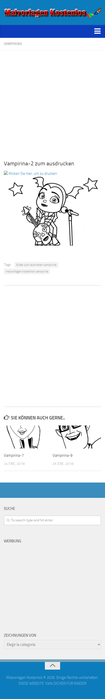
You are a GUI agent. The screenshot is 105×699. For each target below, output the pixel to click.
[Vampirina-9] (76, 437)
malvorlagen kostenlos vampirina (27, 271)
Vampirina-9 (62, 455)
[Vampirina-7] (28, 437)
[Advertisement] (52, 103)
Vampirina (13, 44)
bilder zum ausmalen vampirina (36, 265)
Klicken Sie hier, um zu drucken (32, 173)
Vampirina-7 (14, 455)
